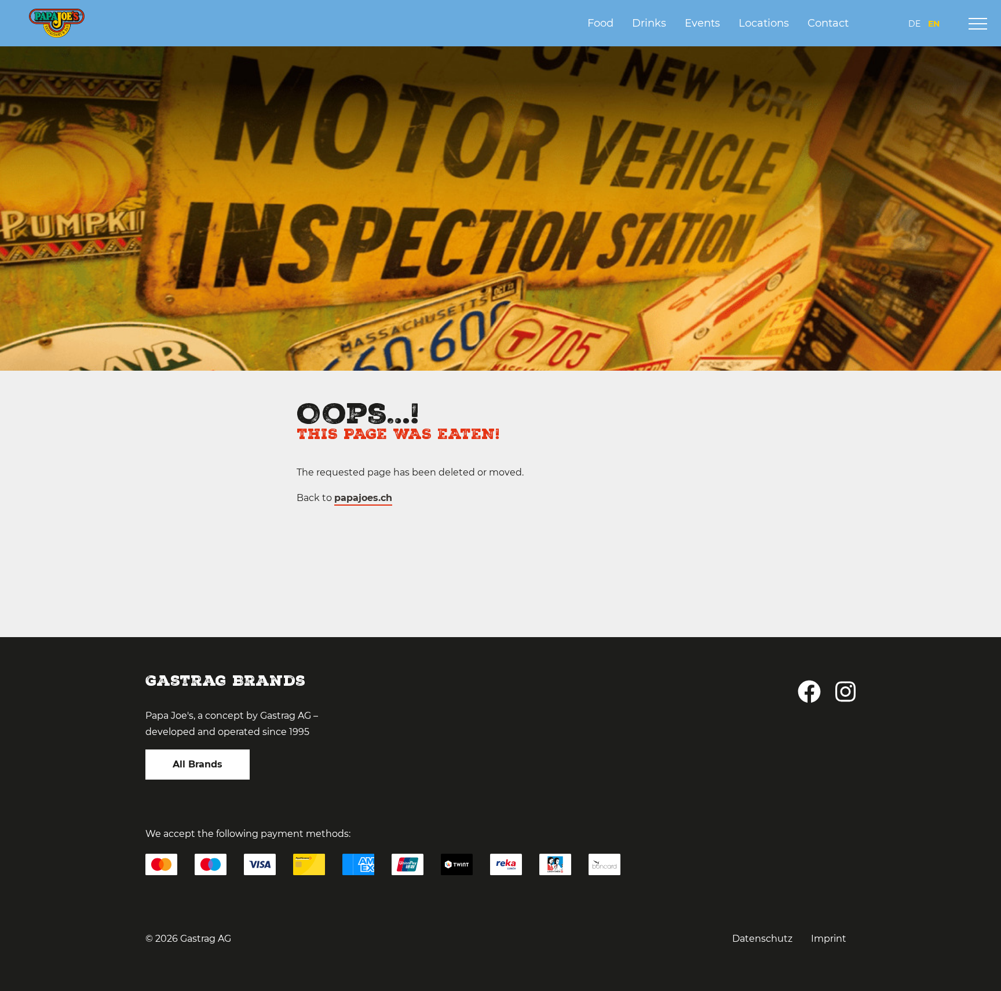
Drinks (649, 23)
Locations (764, 23)
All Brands (197, 764)
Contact (828, 23)
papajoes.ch (363, 497)
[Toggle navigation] (977, 23)
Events (702, 23)
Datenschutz (762, 938)
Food (600, 23)
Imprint (828, 938)
